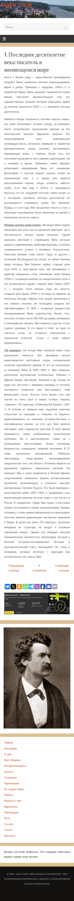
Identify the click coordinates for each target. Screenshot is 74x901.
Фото (7, 818)
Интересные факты (15, 766)
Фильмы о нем (12, 801)
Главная (8, 742)
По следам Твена (14, 789)
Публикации (11, 812)
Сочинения (10, 777)
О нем (7, 754)
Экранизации (11, 783)
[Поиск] (65, 28)
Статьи (8, 830)
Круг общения (12, 760)
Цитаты (8, 771)
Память (8, 795)
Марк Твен (16, 5)
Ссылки (8, 824)
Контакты (9, 836)
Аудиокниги (11, 806)
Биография (10, 748)
